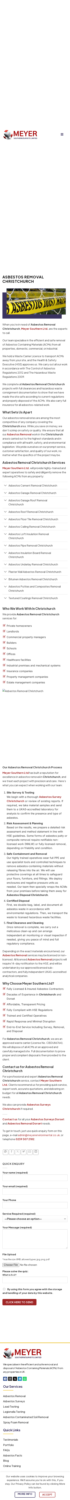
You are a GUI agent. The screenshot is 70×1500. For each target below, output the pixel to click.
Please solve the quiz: (15, 1273)
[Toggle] (5, 486)
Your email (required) (15, 1186)
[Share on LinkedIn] (36, 1152)
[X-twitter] (15, 1379)
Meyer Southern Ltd (34, 328)
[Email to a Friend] (30, 1152)
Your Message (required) (17, 1227)
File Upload (9, 1254)
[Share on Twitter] (23, 1152)
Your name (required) (15, 1172)
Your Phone (9, 1200)
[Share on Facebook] (11, 1152)
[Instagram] (10, 1379)
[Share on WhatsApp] (5, 1152)
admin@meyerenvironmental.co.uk (39, 1135)
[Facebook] (5, 1379)
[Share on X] (17, 1152)
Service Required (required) (18, 1213)
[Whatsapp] (25, 1379)
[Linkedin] (20, 1379)
